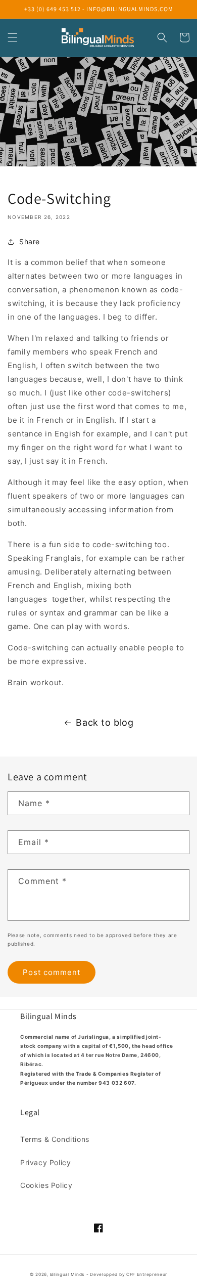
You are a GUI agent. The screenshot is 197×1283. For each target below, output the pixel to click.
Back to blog (104, 722)
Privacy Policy (45, 1162)
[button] (13, 37)
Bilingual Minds (67, 1274)
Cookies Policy (46, 1185)
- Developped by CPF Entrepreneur (126, 1274)
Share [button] (29, 241)
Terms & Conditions (54, 1139)
